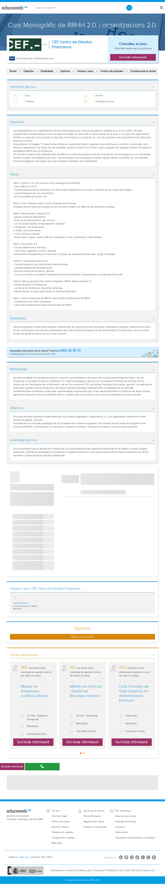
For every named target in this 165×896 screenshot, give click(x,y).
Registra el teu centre (93, 821)
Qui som (56, 811)
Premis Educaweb (92, 816)
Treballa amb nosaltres (62, 832)
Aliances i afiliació (60, 827)
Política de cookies (61, 821)
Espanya (13, 857)
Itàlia (43, 857)
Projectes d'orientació (125, 821)
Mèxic (50, 857)
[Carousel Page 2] (84, 753)
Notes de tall (121, 832)
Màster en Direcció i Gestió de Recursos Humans (86, 691)
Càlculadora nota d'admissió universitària (135, 837)
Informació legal (59, 816)
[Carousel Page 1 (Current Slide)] (81, 753)
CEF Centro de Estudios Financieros (72, 44)
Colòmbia (34, 857)
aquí (152, 870)
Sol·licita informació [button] (133, 57)
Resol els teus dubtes (125, 816)
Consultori (120, 827)
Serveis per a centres (93, 811)
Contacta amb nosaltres (63, 837)
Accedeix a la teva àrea (94, 827)
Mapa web (57, 843)
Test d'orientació (123, 811)
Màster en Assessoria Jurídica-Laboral (34, 691)
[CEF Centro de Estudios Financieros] (25, 45)
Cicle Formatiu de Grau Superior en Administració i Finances (134, 693)
